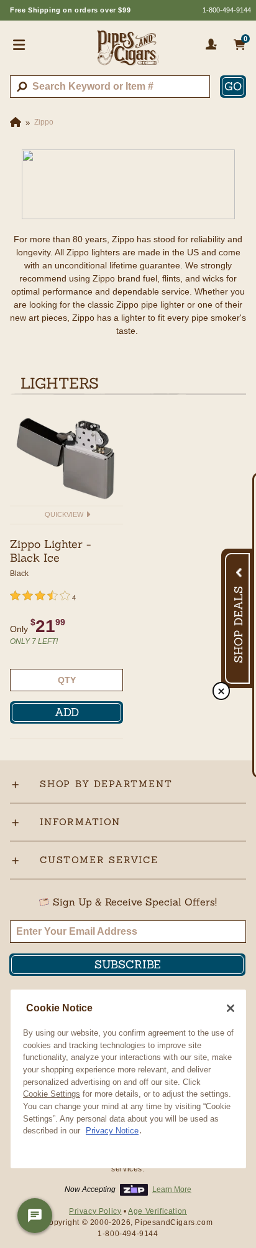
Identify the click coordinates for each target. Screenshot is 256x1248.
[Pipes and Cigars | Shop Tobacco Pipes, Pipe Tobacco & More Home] (128, 53)
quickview (65, 514)
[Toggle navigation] (19, 44)
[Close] (230, 1008)
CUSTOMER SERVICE (99, 860)
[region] (128, 1079)
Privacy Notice (112, 1130)
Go (233, 86)
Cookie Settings (51, 1094)
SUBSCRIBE (127, 964)
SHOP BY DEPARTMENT (106, 784)
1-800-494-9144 (227, 10)
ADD (67, 712)
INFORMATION (80, 822)
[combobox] (110, 86)
